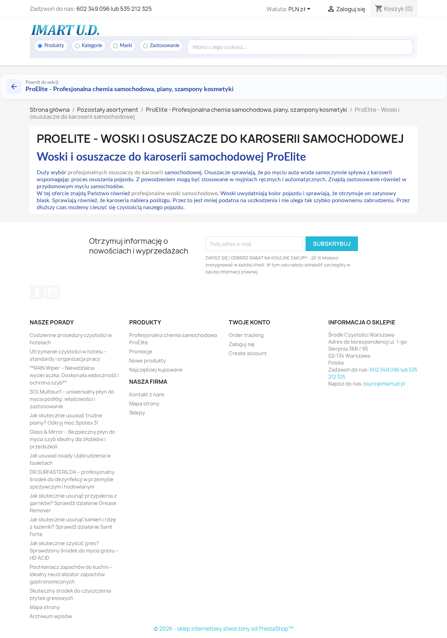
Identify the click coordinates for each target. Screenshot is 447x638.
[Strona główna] (65, 30)
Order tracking (246, 335)
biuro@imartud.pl (384, 383)
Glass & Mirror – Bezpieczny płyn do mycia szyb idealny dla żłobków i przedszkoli (72, 439)
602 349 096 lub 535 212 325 (114, 9)
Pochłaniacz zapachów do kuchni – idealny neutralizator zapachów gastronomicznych (71, 574)
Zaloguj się (242, 344)
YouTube (53, 292)
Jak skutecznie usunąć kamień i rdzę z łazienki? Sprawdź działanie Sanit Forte (73, 526)
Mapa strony (45, 607)
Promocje (140, 351)
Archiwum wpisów (51, 616)
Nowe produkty (147, 360)
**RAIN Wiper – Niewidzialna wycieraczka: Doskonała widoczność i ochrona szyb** (74, 375)
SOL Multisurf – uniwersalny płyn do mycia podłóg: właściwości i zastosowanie (72, 399)
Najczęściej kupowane (156, 369)
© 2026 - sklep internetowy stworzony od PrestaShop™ (223, 628)
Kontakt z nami (146, 394)
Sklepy (137, 412)
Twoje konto (249, 322)
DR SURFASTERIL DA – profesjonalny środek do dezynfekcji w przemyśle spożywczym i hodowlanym (72, 479)
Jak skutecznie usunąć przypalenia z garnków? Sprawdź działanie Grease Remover (73, 503)
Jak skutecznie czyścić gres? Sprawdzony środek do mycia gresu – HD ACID (74, 550)
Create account (248, 353)
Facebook (37, 292)
